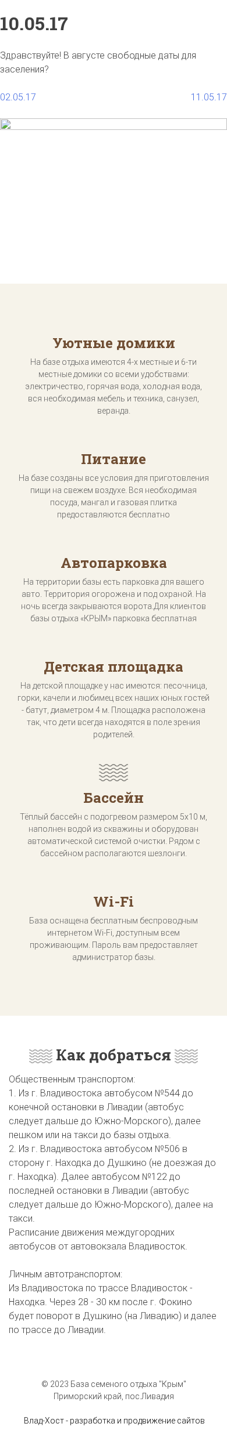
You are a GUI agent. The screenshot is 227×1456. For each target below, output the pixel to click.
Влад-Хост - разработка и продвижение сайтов (114, 1420)
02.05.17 (18, 97)
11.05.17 (209, 97)
